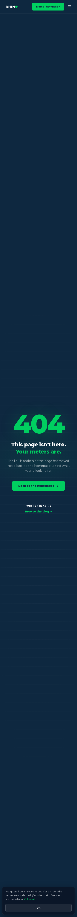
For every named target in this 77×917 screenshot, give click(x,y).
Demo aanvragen (48, 6)
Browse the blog (37, 511)
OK (38, 907)
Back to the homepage (36, 485)
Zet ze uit (29, 898)
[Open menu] (69, 6)
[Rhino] (12, 6)
